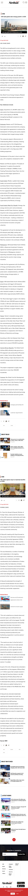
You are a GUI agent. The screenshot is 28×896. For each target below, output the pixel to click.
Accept (13, 893)
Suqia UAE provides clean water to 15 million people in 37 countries (17, 780)
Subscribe (21, 854)
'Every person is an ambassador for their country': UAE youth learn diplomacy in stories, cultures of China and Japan (17, 440)
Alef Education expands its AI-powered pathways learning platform (17, 774)
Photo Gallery (10, 867)
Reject (18, 893)
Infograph (11, 864)
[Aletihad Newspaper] (14, 2)
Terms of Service (17, 864)
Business (4, 868)
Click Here (8, 891)
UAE (3, 864)
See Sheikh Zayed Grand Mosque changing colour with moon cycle (17, 767)
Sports (3, 871)
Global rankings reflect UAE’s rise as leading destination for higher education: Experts (17, 447)
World (3, 866)
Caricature (11, 869)
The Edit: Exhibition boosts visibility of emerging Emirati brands (16, 455)
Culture (3, 873)
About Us (11, 871)
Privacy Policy (10, 874)
